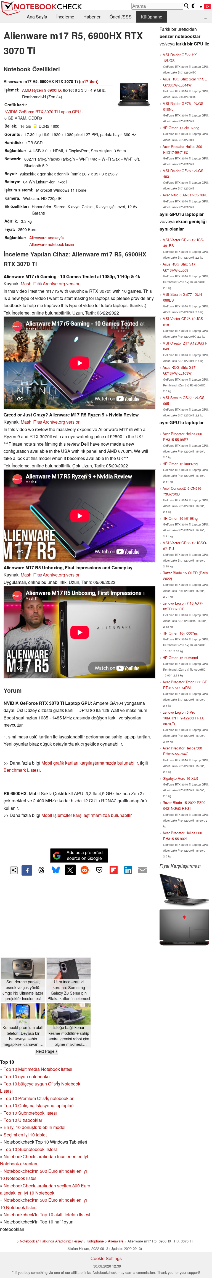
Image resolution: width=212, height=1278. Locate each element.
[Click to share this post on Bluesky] (56, 870)
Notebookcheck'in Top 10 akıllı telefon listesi (47, 1214)
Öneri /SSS (121, 16)
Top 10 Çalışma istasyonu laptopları (39, 1105)
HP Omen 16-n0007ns (180, 633)
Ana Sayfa (37, 16)
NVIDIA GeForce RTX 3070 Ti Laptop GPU (42, 111)
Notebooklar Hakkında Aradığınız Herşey (51, 1241)
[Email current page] (142, 870)
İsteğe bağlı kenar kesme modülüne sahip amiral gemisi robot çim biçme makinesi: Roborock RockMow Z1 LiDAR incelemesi (68, 1036)
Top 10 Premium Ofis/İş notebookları (39, 1098)
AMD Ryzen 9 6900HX (42, 90)
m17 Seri (88, 81)
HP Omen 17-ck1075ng (181, 127)
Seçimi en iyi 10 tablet (25, 1134)
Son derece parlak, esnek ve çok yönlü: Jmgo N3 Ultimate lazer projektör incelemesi (22, 990)
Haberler (91, 16)
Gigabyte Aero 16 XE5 (180, 778)
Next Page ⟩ (46, 1051)
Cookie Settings (106, 1258)
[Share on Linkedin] (128, 870)
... (205, 16)
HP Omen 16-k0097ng (180, 463)
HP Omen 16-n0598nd (180, 657)
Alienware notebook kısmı (51, 244)
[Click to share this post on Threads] (41, 870)
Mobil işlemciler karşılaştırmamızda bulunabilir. (86, 815)
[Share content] (14, 870)
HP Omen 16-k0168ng (180, 518)
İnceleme (65, 16)
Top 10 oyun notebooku (27, 1076)
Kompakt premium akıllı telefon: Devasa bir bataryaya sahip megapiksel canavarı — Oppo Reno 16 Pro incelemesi (22, 1036)
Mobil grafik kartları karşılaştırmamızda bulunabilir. (90, 763)
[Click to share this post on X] (70, 870)
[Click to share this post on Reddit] (85, 870)
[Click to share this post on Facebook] (27, 870)
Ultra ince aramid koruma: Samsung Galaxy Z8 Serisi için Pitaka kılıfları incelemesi (68, 990)
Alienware (115, 1241)
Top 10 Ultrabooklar (23, 1120)
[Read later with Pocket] (99, 870)
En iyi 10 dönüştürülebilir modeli (35, 1127)
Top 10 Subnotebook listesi (30, 1113)
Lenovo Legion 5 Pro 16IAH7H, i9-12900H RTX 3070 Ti (183, 718)
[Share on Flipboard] (113, 870)
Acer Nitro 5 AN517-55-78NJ (185, 194)
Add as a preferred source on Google (85, 855)
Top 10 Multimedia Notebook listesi (38, 1069)
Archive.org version (62, 283)
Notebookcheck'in (22, 1200)
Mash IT (28, 283)
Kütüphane (151, 16)
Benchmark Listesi (22, 770)
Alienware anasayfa (46, 237)
